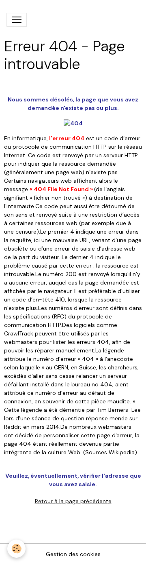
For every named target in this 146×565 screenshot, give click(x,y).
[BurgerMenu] (16, 20)
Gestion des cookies (73, 554)
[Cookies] (16, 549)
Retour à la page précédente (73, 501)
